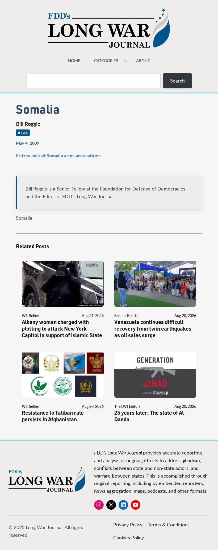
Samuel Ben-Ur (126, 315)
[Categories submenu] (125, 60)
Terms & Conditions (169, 524)
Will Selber (30, 315)
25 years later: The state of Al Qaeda (149, 416)
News (23, 133)
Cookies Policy (128, 537)
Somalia (24, 218)
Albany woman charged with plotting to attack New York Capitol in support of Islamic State (62, 329)
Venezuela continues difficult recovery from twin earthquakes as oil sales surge (152, 329)
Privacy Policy (127, 524)
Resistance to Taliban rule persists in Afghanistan (53, 416)
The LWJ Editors (127, 406)
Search (177, 80)
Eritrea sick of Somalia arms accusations (58, 155)
